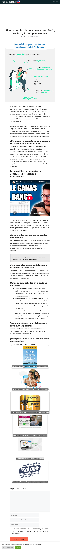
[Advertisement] (30, 16)
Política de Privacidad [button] (8, 547)
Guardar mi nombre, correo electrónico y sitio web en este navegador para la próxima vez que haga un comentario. (30, 531)
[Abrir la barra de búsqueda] (54, 1)
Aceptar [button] (18, 547)
